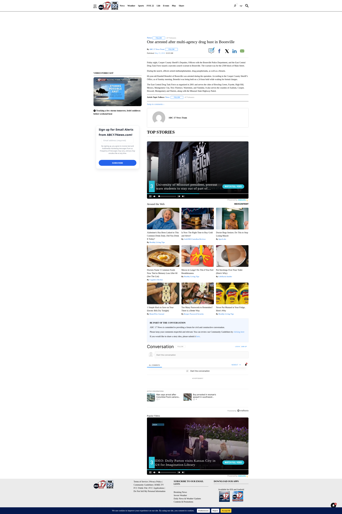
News (122, 6)
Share (181, 6)
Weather (131, 6)
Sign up (244, 346)
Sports (141, 6)
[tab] (154, 365)
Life (158, 6)
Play (174, 6)
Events (166, 6)
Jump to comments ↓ (155, 104)
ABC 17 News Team (156, 49)
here (198, 336)
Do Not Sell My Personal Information (149, 491)
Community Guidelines (143, 485)
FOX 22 (150, 6)
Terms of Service (141, 481)
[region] (197, 378)
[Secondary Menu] (97, 6)
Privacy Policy (155, 481)
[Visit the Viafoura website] (242, 410)
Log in (237, 346)
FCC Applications (156, 488)
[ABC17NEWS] (108, 5)
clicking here (239, 332)
